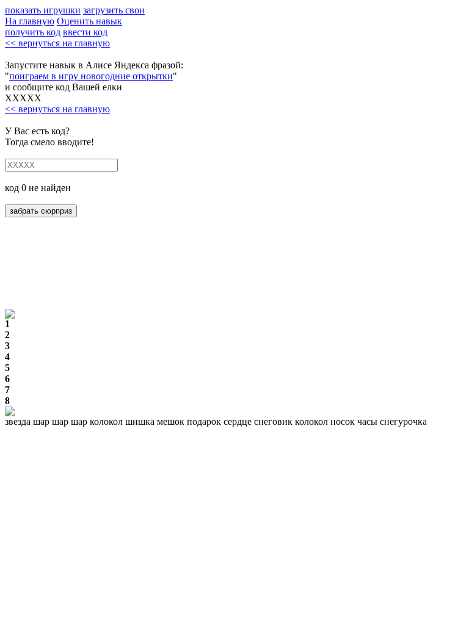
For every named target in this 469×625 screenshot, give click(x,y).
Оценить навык (89, 21)
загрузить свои (114, 10)
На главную (29, 21)
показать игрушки (43, 10)
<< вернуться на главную (57, 43)
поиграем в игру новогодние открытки (91, 76)
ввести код (85, 32)
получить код (32, 32)
